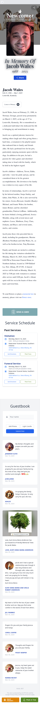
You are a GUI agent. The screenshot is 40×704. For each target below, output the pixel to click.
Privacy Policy (14, 695)
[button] (20, 523)
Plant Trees (28, 354)
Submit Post (20, 431)
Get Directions (12, 354)
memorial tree (28, 294)
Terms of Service (26, 695)
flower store (26, 297)
